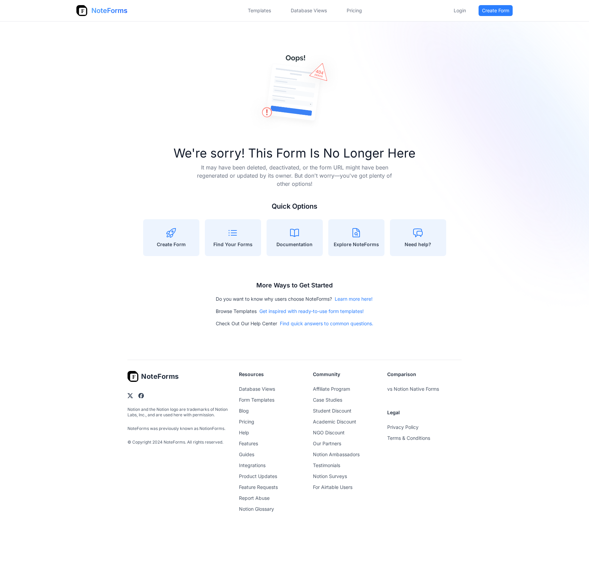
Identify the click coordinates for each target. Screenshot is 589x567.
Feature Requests (258, 487)
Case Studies (327, 400)
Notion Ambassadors (336, 454)
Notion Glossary (256, 509)
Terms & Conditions (408, 438)
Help (244, 432)
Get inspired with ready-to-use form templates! (311, 311)
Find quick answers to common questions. (326, 323)
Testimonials (326, 465)
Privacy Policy (403, 427)
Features (248, 443)
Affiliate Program (331, 389)
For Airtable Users (332, 487)
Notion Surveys (330, 476)
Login (460, 10)
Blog (244, 411)
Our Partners (327, 443)
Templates (259, 10)
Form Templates (256, 400)
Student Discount (332, 411)
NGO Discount (329, 432)
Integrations (252, 465)
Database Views (309, 10)
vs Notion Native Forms (413, 389)
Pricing (246, 421)
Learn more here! (354, 299)
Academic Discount (334, 421)
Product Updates (258, 476)
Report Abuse (254, 498)
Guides (246, 454)
